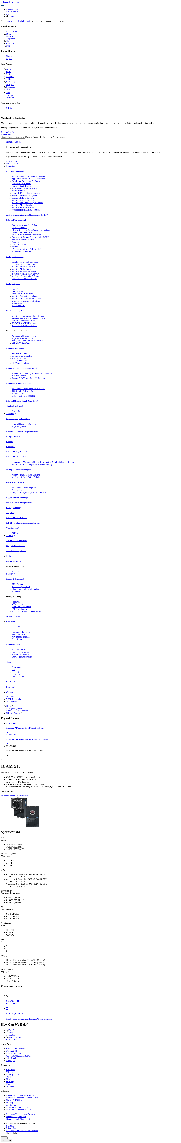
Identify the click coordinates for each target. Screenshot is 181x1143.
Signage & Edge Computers (23, 396)
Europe (9, 56)
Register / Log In (13, 142)
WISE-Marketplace (14, 699)
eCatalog (10, 1081)
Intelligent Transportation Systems (26, 301)
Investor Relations (13, 644)
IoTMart (9, 697)
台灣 (8, 89)
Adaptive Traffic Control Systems (26, 475)
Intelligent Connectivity (15, 257)
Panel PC (15, 242)
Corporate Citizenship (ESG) (18, 1056)
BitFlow (15, 533)
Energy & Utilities (13, 437)
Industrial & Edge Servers (16, 452)
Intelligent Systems (13, 284)
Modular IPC (17, 303)
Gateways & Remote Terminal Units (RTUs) (30, 237)
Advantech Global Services (16, 541)
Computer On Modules (21, 183)
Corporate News (13, 1051)
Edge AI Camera (13, 713)
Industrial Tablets (19, 376)
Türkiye (9, 95)
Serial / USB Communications (24, 278)
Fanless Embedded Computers (24, 195)
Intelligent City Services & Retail (18, 383)
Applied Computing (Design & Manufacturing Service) (26, 215)
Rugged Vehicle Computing (16, 498)
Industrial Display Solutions (16, 518)
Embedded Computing (14, 171)
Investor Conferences (20, 654)
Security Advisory (13, 617)
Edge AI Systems (19, 426)
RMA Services (18, 584)
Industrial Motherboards (22, 205)
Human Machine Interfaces (23, 239)
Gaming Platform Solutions (23, 198)
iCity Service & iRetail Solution (25, 391)
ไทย (8, 92)
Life (13, 669)
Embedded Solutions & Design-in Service (21, 432)
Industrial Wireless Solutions (23, 207)
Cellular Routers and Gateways (25, 262)
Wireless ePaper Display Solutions (26, 210)
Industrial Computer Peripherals (25, 296)
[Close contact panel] (2, 991)
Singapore (10, 87)
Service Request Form (21, 586)
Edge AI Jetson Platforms (22, 338)
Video (8, 1077)
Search (9, 14)
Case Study (11, 1069)
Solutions (10, 413)
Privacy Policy (12, 1128)
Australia (10, 69)
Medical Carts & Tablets (22, 356)
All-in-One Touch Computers (24, 488)
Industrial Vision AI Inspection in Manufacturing (32, 464)
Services (9, 535)
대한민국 (10, 82)
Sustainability (11, 682)
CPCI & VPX (17, 291)
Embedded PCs (18, 191)
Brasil (8, 34)
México (9, 36)
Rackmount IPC (18, 306)
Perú (8, 46)
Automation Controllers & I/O (24, 225)
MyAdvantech (12, 12)
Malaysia (12, 16)
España (9, 58)
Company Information (21, 632)
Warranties (16, 591)
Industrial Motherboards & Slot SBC (27, 298)
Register (9, 9)
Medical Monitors (19, 361)
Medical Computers (20, 358)
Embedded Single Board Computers (27, 193)
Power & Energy (19, 244)
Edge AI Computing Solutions (24, 424)
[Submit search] (61, 137)
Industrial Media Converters (23, 269)
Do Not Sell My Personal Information (22, 1130)
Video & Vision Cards (21, 343)
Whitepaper (11, 1072)
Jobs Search (11, 1058)
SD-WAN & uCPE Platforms (24, 323)
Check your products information (25, 589)
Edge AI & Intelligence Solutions (25, 188)
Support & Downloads (14, 579)
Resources (16, 602)
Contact (9, 692)
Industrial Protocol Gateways (24, 271)
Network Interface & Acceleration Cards (28, 318)
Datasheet (5, 796)
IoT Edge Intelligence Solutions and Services (23, 523)
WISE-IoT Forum (19, 609)
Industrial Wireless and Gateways (25, 274)
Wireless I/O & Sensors (21, 251)
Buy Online (14, 1030)
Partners (9, 556)
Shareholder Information (22, 657)
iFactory (9, 442)
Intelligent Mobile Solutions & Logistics (21, 368)
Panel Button (6, 134)
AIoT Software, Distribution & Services (28, 176)
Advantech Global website (19, 21)
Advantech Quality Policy (16, 551)
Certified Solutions (19, 227)
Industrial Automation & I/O (17, 220)
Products (10, 166)
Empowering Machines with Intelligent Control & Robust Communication (43, 462)
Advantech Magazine (21, 637)
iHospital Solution (19, 353)
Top (5, 1138)
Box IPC (15, 289)
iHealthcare (10, 447)
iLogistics (10, 513)
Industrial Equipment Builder (17, 457)
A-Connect (11, 701)
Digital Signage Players (21, 186)
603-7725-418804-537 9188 (13, 1038)
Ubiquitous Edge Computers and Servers (29, 492)
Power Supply (18, 411)
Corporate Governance (21, 652)
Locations (16, 674)
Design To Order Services (15, 546)
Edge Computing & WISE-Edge (18, 419)
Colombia (10, 43)
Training (15, 672)
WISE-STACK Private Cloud (24, 325)
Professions (16, 667)
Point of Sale (17, 490)
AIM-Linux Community (22, 606)
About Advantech (12, 627)
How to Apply (18, 677)
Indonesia (10, 76)
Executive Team (18, 634)
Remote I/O (16, 247)
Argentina (10, 39)
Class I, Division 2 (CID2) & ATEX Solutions (31, 230)
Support (9, 574)
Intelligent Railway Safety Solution (26, 477)
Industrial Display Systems (23, 200)
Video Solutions (12, 528)
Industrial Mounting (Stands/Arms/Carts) (21, 401)
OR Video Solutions (20, 363)
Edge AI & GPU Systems (22, 294)
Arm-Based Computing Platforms (26, 181)
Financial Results (19, 650)
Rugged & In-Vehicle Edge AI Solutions (28, 378)
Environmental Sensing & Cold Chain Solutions (32, 373)
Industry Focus (12, 1074)
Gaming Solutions (13, 508)
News (8, 1079)
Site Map (10, 1126)
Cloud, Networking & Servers (17, 311)
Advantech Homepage (10, 2)
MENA (9, 108)
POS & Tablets (18, 393)
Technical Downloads (19, 796)
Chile (8, 41)
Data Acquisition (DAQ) (22, 232)
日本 (8, 79)
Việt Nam (10, 98)
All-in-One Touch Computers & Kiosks (28, 388)
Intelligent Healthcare (14, 348)
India (8, 74)
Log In (18, 9)
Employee (10, 687)
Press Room (17, 639)
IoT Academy (17, 604)
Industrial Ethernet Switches (23, 267)
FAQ (8, 1084)
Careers (9, 662)
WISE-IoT (16, 571)
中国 (8, 71)
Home (9, 706)
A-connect (10, 1086)
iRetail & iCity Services (15, 482)
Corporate (10, 622)
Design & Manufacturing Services (19, 503)
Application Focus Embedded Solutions (28, 179)
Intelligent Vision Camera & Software (27, 341)
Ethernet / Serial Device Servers (25, 264)
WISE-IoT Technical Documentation (27, 611)
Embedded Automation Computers (26, 235)
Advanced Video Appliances (24, 336)
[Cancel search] (64, 137)
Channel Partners (13, 561)
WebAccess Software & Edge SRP (26, 249)
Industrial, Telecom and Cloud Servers (28, 316)
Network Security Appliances (24, 321)
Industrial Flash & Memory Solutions (27, 203)
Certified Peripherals (14, 406)
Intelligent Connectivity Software (25, 276)
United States (11, 31)
